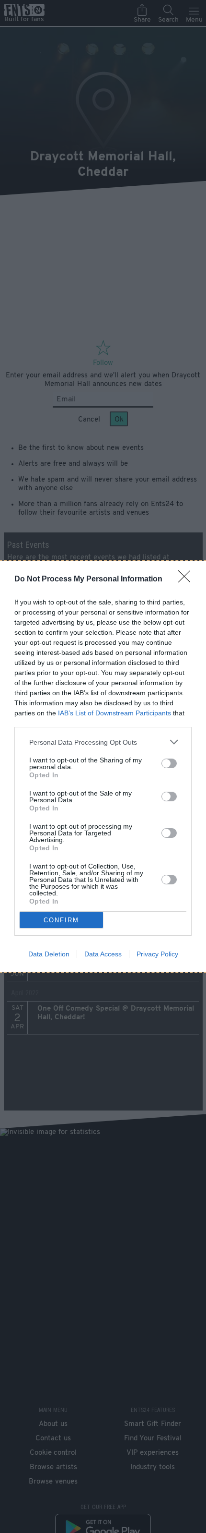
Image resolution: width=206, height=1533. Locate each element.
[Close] (187, 579)
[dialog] (103, 766)
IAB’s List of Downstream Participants (114, 713)
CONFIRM (61, 920)
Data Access (103, 954)
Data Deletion (48, 954)
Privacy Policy (157, 954)
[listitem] (103, 742)
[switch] (169, 763)
